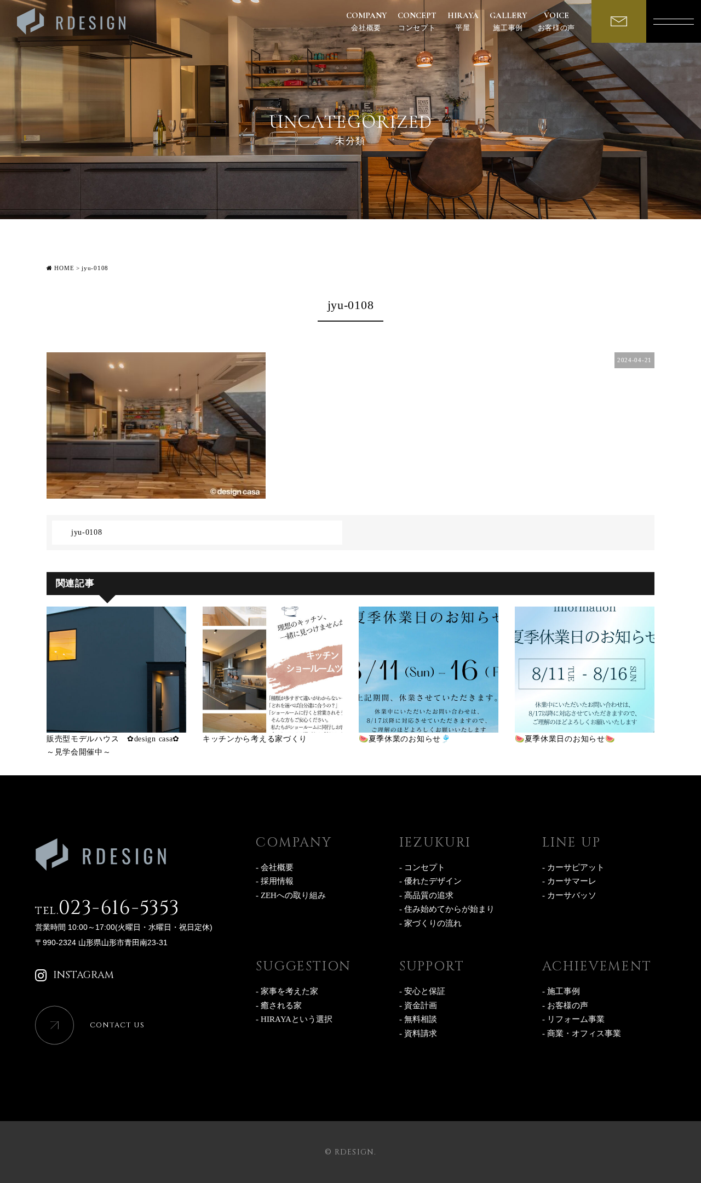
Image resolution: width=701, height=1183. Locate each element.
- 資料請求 (418, 1033)
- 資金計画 (418, 1005)
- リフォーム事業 (573, 1019)
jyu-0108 (86, 532)
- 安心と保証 (422, 991)
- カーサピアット (573, 867)
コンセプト (417, 21)
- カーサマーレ (569, 881)
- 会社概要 (275, 867)
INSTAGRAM (83, 975)
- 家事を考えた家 (287, 991)
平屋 (463, 21)
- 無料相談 (418, 1019)
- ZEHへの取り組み (291, 895)
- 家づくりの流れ (430, 923)
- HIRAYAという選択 (294, 1019)
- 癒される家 (279, 1005)
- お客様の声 (565, 1005)
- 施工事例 (561, 991)
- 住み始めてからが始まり (447, 909)
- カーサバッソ (569, 895)
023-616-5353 (107, 908)
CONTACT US (117, 1025)
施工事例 (508, 21)
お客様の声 (556, 21)
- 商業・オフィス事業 (581, 1033)
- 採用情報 (275, 881)
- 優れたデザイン (430, 881)
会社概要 (366, 21)
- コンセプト (422, 867)
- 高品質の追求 (426, 895)
